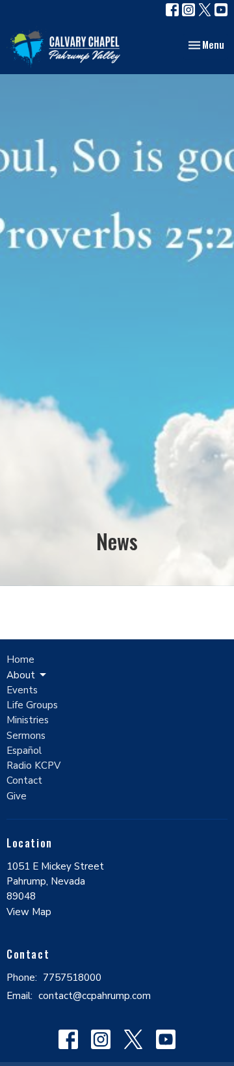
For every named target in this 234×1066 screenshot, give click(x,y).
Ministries (27, 719)
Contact (24, 780)
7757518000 (72, 977)
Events (22, 690)
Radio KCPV (33, 765)
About (20, 675)
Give (16, 796)
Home (20, 659)
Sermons (26, 735)
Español (24, 750)
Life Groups (32, 705)
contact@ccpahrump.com (94, 995)
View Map (28, 911)
